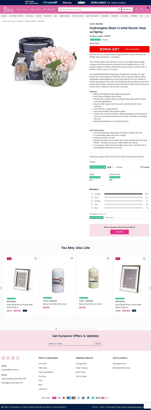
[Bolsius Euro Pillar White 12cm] (58, 278)
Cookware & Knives (16, 16)
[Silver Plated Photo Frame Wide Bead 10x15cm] (22, 279)
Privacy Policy (121, 407)
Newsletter (35, 9)
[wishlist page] (141, 9)
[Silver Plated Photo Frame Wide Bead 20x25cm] (130, 279)
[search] (119, 9)
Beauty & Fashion (92, 16)
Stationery (105, 16)
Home (4, 21)
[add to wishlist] (35, 259)
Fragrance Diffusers (30, 21)
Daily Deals (22, 9)
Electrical (29, 16)
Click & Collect (81, 376)
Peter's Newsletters (46, 372)
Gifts (141, 16)
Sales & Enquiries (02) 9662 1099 (14, 379)
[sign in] (136, 9)
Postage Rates (81, 364)
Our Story (42, 376)
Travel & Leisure (78, 16)
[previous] (1, 288)
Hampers (134, 16)
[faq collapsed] (148, 162)
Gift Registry (49, 9)
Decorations (20, 21)
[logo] (8, 9)
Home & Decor (65, 16)
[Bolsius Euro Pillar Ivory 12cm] (94, 278)
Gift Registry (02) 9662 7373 (12, 383)
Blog (40, 385)
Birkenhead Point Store (121, 368)
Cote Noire (41, 21)
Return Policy (81, 372)
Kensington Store (119, 364)
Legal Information (135, 407)
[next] (150, 288)
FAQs (41, 380)
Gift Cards (124, 16)
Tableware (47, 16)
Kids (55, 16)
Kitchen (38, 16)
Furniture (115, 16)
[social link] (3, 358)
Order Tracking (82, 368)
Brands (3, 16)
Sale (147, 16)
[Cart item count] (147, 9)
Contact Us (43, 389)
